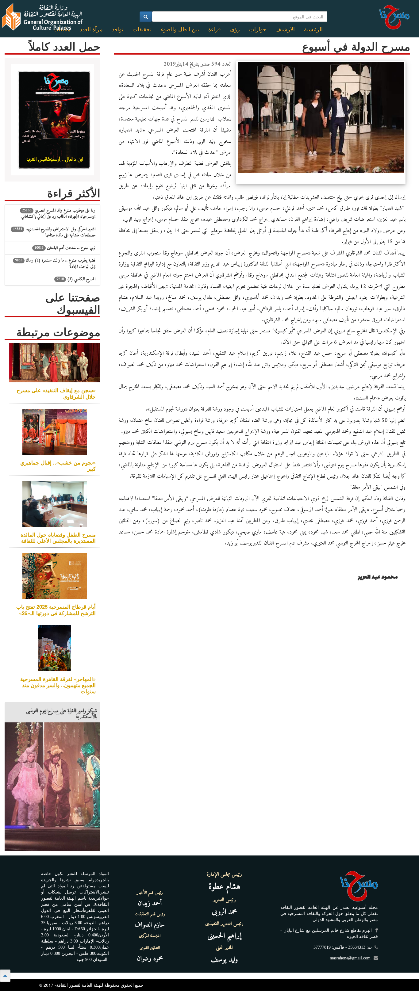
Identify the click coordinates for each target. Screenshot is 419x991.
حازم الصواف (150, 925)
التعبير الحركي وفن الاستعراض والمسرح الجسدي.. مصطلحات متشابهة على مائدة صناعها (54, 232)
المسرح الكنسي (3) (75, 279)
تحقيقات (142, 29)
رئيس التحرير (224, 900)
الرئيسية (313, 29)
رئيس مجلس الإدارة (224, 874)
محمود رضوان (150, 958)
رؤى (235, 29)
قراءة (214, 29)
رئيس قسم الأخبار (150, 893)
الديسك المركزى (149, 936)
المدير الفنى (224, 947)
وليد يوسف (224, 959)
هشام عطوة (224, 886)
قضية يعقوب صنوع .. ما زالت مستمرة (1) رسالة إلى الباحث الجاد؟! (55, 263)
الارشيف (285, 29)
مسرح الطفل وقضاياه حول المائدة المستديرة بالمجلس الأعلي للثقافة (58, 537)
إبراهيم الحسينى (224, 935)
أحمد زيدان (150, 903)
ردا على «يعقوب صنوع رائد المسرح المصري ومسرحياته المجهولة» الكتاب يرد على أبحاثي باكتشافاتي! (58, 213)
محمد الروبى (224, 911)
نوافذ (117, 29)
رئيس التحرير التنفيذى (224, 924)
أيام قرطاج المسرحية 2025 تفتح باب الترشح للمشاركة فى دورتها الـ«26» (56, 609)
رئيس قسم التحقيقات (150, 914)
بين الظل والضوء (180, 29)
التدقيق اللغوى (150, 948)
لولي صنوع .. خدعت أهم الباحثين (64, 248)
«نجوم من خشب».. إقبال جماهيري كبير (58, 465)
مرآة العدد (91, 29)
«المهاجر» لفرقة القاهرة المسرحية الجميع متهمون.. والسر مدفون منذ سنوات (58, 685)
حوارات (257, 29)
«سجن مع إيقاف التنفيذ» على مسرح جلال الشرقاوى (56, 393)
